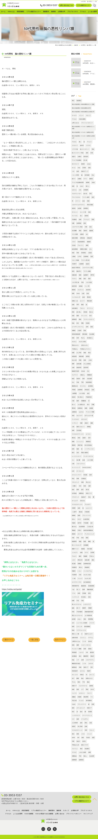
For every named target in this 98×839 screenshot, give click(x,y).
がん (90, 249)
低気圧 (74, 726)
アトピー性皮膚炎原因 (78, 182)
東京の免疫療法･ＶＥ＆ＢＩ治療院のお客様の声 (83, 137)
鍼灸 (73, 608)
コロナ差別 (82, 393)
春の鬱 (78, 460)
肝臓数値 (83, 401)
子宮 (83, 682)
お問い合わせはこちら (66, 5)
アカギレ (74, 142)
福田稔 (87, 182)
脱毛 (89, 593)
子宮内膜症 (79, 612)
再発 (78, 253)
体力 (90, 316)
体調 (93, 738)
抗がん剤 (74, 360)
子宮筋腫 (86, 523)
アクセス (74, 119)
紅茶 (73, 471)
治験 (73, 223)
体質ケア (89, 708)
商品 (73, 479)
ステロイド (75, 145)
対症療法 (83, 253)
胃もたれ (88, 482)
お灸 (73, 427)
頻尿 (85, 649)
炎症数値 (74, 656)
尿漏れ (90, 649)
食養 (78, 479)
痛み (82, 678)
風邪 (78, 401)
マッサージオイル (88, 456)
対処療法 (74, 567)
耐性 (79, 682)
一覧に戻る (34, 639)
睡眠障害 (86, 656)
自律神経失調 (87, 564)
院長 (93, 704)
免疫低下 (83, 497)
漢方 (89, 438)
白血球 (79, 330)
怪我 (85, 486)
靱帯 (78, 490)
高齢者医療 (90, 589)
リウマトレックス (81, 630)
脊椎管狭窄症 (75, 586)
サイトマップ (88, 814)
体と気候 (80, 726)
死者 (85, 330)
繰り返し (79, 312)
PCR (88, 371)
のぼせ (74, 704)
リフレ (74, 593)
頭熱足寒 (89, 238)
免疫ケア (86, 667)
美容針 (78, 379)
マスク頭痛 (75, 234)
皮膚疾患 (74, 412)
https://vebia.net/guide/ (12, 589)
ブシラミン (83, 638)
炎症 (88, 393)
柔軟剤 (74, 445)
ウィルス (81, 700)
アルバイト (81, 245)
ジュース (74, 693)
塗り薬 (85, 160)
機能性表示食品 (76, 663)
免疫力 (74, 157)
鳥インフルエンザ (76, 545)
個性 (83, 738)
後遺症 (83, 164)
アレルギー (88, 504)
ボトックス (75, 675)
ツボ (73, 171)
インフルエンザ (76, 297)
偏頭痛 (91, 231)
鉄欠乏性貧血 (88, 445)
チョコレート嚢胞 (76, 649)
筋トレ (74, 405)
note (80, 190)
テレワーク (75, 375)
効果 (73, 305)
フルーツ (89, 693)
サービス (74, 115)
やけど (79, 519)
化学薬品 (74, 493)
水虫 (79, 168)
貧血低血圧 (75, 671)
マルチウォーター (76, 194)
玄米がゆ (82, 501)
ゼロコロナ (84, 419)
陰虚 (85, 541)
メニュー (81, 115)
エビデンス (81, 290)
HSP (78, 738)
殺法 (73, 453)
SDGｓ (73, 519)
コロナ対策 (89, 282)
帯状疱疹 (74, 652)
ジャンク (89, 734)
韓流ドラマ (89, 493)
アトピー (89, 142)
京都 (73, 367)
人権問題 (74, 393)
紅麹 (82, 660)
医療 (83, 589)
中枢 (78, 382)
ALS (87, 234)
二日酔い (74, 486)
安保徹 (84, 593)
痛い (80, 142)
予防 (82, 382)
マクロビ (74, 752)
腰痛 (92, 423)
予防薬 (74, 390)
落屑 (79, 515)
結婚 (81, 552)
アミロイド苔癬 (90, 412)
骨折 (73, 490)
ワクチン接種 (87, 271)
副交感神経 (75, 249)
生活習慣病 (82, 527)
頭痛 (82, 482)
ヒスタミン (82, 693)
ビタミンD (79, 626)
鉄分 (78, 323)
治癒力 (84, 438)
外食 (82, 538)
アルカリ (74, 556)
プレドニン (75, 749)
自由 (93, 390)
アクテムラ (86, 219)
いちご (79, 571)
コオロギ (90, 663)
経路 (79, 593)
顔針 (83, 379)
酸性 (80, 556)
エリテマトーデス (76, 582)
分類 (83, 293)
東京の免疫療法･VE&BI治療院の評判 (81, 108)
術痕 (78, 689)
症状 (92, 153)
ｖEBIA (90, 360)
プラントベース (86, 515)
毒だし (87, 186)
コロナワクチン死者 (77, 227)
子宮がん (91, 556)
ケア (82, 689)
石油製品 (74, 219)
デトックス (84, 316)
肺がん (80, 567)
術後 (73, 689)
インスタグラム (88, 571)
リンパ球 (87, 286)
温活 (89, 597)
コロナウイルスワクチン (78, 205)
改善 (73, 316)
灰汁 (73, 678)
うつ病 (74, 578)
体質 (73, 186)
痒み (93, 175)
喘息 (80, 275)
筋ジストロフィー (84, 149)
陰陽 (80, 541)
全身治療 (89, 379)
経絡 (89, 168)
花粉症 (85, 231)
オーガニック (80, 471)
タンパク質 (83, 212)
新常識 (87, 356)
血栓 (81, 723)
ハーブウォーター (89, 449)
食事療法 (86, 208)
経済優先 (90, 386)
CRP (87, 652)
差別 (73, 271)
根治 (89, 353)
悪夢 (73, 364)
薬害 (87, 153)
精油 (73, 630)
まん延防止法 (81, 405)
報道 (80, 231)
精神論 (89, 427)
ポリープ (80, 534)
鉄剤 (73, 449)
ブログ (74, 242)
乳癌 (73, 612)
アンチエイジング (89, 534)
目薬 (85, 360)
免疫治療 (87, 560)
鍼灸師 (89, 242)
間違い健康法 (84, 453)
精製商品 (81, 493)
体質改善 (74, 356)
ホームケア (75, 501)
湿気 (85, 619)
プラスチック (75, 497)
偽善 (78, 449)
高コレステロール (76, 604)
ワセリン (82, 308)
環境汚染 (80, 445)
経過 (80, 219)
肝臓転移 (89, 375)
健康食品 (74, 667)
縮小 (92, 523)
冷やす (92, 689)
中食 (78, 538)
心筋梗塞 (81, 264)
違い (81, 216)
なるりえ (74, 190)
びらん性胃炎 (87, 364)
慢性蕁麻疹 (87, 626)
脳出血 (80, 512)
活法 (78, 453)
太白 (73, 623)
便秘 (85, 353)
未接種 (91, 408)
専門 (78, 305)
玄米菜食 (79, 430)
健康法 (91, 179)
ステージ (77, 201)
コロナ (74, 560)
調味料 (74, 534)
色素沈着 (74, 275)
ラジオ (84, 641)
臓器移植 (83, 586)
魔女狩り (79, 271)
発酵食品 (74, 756)
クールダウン (84, 719)
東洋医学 (86, 157)
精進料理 (79, 367)
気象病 (74, 571)
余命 (83, 201)
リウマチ (88, 145)
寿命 (93, 149)
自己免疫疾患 (87, 582)
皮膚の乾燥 (75, 638)
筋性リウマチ (84, 745)
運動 (82, 323)
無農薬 (83, 549)
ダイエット (75, 212)
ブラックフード (82, 704)
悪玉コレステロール (77, 615)
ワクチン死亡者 (85, 260)
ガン (73, 460)
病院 (73, 338)
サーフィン (90, 308)
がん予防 (79, 353)
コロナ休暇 (90, 460)
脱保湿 (86, 216)
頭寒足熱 (82, 238)
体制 (79, 438)
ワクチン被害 (85, 197)
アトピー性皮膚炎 (76, 160)
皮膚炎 (79, 179)
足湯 (83, 460)
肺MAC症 (80, 560)
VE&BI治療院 (82, 119)
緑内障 (74, 619)
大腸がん (82, 375)
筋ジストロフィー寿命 (78, 153)
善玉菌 (74, 564)
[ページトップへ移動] (95, 799)
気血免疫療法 (81, 242)
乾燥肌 (87, 323)
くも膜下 (74, 512)
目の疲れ (83, 597)
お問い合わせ (75, 123)
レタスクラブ (87, 604)
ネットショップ (76, 467)
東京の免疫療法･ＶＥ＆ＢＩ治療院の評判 (83, 132)
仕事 (73, 464)
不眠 (82, 601)
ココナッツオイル (86, 645)
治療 (89, 486)
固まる (91, 312)
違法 (90, 227)
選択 (89, 279)
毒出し (85, 756)
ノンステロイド (76, 715)
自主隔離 (74, 231)
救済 (93, 197)
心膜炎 (74, 256)
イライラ (91, 623)
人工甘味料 (75, 723)
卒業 (73, 741)
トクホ (84, 663)
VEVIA (78, 293)
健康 (78, 645)
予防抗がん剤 (75, 745)
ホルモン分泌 (87, 575)
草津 (86, 730)
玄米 (80, 486)
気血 (73, 660)
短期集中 (86, 275)
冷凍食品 (83, 479)
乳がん (83, 338)
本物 (80, 667)
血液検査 (80, 390)
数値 (88, 682)
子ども (74, 682)
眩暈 (73, 601)
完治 (89, 497)
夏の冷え (74, 527)
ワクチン (74, 279)
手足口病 (74, 700)
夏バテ (78, 608)
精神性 (74, 515)
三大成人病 (90, 527)
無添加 (74, 208)
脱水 (81, 712)
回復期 (79, 697)
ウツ (92, 697)
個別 (73, 708)
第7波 (87, 490)
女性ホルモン (84, 345)
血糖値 (91, 686)
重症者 (74, 408)
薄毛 (90, 194)
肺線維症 (87, 567)
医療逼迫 (80, 408)
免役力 (78, 741)
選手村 (92, 275)
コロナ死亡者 (75, 282)
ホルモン (74, 342)
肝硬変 (74, 508)
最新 (78, 316)
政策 (83, 297)
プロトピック (75, 482)
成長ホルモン (89, 678)
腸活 (93, 560)
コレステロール (83, 686)
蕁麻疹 (79, 564)
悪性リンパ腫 (75, 634)
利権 (80, 360)
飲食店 (74, 397)
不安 (78, 601)
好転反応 (87, 390)
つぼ (73, 589)
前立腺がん (90, 338)
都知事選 (86, 697)
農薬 (87, 538)
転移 (88, 201)
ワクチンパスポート (89, 319)
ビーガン (88, 434)
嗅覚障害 (74, 541)
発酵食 (74, 330)
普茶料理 (86, 367)
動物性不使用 (75, 371)
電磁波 (74, 530)
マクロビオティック (77, 730)
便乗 (73, 353)
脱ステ (74, 179)
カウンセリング (81, 708)
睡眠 (89, 541)
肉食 (89, 212)
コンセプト (75, 552)
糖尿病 (74, 290)
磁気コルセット (81, 427)
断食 (80, 319)
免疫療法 (79, 101)
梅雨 (87, 245)
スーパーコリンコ (87, 715)
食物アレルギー (89, 634)
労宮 (80, 575)
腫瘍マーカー (75, 549)
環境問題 (90, 619)
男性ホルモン (75, 345)
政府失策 (74, 286)
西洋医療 (87, 175)
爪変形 (84, 168)
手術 (80, 756)
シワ (78, 660)
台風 (90, 723)
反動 (86, 726)
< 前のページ (8, 639)
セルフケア (79, 416)
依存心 (84, 741)
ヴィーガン (75, 216)
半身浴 (88, 738)
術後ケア (74, 686)
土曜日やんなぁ (76, 641)
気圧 (73, 712)
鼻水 (80, 656)
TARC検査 (89, 549)
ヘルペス (81, 652)
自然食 (79, 208)
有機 (89, 752)
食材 (90, 475)
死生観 (85, 475)
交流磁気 (86, 190)
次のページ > (60, 639)
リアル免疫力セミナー (83, 5)
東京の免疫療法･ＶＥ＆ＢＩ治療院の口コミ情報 (83, 128)
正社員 (74, 245)
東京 (73, 101)
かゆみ (89, 164)
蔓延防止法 (75, 386)
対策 (88, 293)
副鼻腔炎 (81, 760)
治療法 (79, 157)
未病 (73, 416)
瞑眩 (73, 312)
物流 (73, 379)
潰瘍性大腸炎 (83, 249)
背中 (92, 667)
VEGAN (83, 371)
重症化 (74, 438)
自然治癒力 (75, 308)
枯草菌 (90, 712)
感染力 (86, 423)
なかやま (81, 412)
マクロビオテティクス (78, 434)
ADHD (73, 738)
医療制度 (74, 760)
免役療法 (87, 749)
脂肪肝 (84, 608)
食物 (73, 645)
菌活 (92, 327)
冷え (73, 382)
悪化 (86, 723)
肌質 (78, 734)
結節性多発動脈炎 (88, 530)
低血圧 (89, 671)
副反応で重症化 (76, 268)
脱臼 (82, 490)
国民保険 (84, 334)
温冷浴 (90, 641)
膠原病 (92, 652)
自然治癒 (79, 364)
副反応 (87, 264)
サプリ (85, 179)
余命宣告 (88, 290)
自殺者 (82, 234)
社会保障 (91, 756)
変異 (73, 293)
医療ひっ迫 (75, 301)
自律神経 (79, 223)
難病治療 (89, 301)
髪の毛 (85, 194)
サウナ (86, 552)
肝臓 (93, 405)
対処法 (82, 675)
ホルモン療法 (82, 342)
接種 (86, 408)
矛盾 (82, 282)
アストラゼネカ (76, 197)
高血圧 (92, 656)
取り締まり (81, 397)
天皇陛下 (74, 264)
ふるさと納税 (82, 752)
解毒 (78, 678)
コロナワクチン (90, 660)
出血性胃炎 (86, 519)
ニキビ (83, 734)
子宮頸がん (75, 349)
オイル (74, 168)
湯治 (73, 734)
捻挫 (78, 719)
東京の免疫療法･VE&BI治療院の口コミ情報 (83, 104)
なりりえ (82, 671)
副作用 (82, 145)
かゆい (82, 186)
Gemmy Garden (86, 467)
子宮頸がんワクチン (85, 349)
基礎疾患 (88, 442)
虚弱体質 (74, 319)
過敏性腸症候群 (89, 612)
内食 (73, 538)
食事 (73, 430)
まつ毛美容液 (88, 615)
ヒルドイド (89, 508)
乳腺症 (74, 523)
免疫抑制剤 (89, 382)
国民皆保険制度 (76, 334)
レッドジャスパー (76, 456)
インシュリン (80, 442)
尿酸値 (74, 697)
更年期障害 (89, 700)
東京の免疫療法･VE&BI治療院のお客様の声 (83, 112)
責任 (85, 279)
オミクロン (83, 386)
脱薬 (93, 219)
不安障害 (74, 575)
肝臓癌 (90, 608)
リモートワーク (81, 464)
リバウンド (75, 423)
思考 (87, 327)
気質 (92, 256)
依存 (78, 338)
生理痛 (92, 552)
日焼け (79, 530)
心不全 (79, 256)
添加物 (85, 312)
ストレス (80, 578)
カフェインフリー (76, 475)
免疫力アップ (84, 171)
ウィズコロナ (75, 419)
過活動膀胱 (91, 586)
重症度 (89, 297)
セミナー (82, 301)
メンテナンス (75, 597)
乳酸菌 (85, 556)
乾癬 (81, 423)
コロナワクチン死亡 (87, 268)
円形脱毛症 (89, 397)
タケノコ (91, 675)
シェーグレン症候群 (82, 623)
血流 (78, 171)
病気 (85, 223)
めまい (79, 619)
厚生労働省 (90, 205)
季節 (87, 689)
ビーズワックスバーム (78, 327)
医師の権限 (75, 238)
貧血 (73, 323)
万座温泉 (87, 512)
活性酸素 (86, 545)
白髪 (73, 401)
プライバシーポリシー (87, 123)
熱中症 (79, 523)
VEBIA (93, 182)
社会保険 (91, 334)
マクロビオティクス (77, 504)
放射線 (80, 286)
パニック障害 (75, 175)
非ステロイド (75, 164)
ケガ (73, 719)
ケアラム (90, 638)
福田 (73, 626)
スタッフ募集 (75, 260)
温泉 (79, 508)
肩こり (78, 589)
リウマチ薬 (75, 149)
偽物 (73, 442)
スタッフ (88, 115)
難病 (82, 305)
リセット (91, 730)
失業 (86, 227)
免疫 (73, 253)
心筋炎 (90, 253)
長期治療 (81, 356)
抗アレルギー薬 (89, 416)
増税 (80, 279)
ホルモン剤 (88, 578)
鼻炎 (81, 749)
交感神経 (86, 256)
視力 (88, 405)
